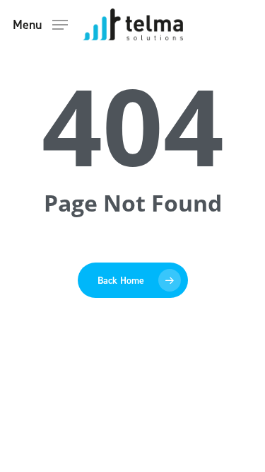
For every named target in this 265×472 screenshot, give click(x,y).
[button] (40, 23)
